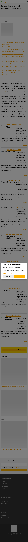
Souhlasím (20, 276)
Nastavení (8, 276)
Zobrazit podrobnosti (7, 273)
